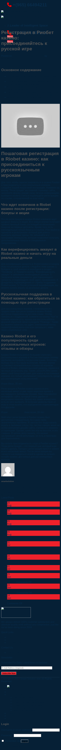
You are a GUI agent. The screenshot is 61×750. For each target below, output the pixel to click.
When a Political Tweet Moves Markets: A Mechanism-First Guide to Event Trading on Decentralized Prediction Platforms (30, 550)
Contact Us (13, 652)
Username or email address (16, 730)
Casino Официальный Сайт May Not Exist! (30, 600)
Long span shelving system (27, 700)
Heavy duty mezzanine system (29, 705)
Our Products (14, 642)
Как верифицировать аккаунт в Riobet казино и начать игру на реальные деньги (32, 88)
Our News (5, 25)
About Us (12, 692)
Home (10, 689)
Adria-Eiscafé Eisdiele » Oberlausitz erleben (30, 508)
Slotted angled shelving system (29, 708)
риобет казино (16, 412)
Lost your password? (12, 746)
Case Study (13, 713)
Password (7, 735)
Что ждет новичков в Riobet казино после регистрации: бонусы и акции (29, 82)
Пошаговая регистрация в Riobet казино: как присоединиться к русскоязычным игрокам (31, 77)
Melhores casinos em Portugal (23, 571)
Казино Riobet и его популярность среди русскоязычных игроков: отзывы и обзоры (30, 98)
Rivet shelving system (24, 697)
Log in (24, 741)
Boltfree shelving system (26, 710)
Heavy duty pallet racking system (30, 702)
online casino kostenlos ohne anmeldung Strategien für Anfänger (28, 562)
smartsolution (8, 58)
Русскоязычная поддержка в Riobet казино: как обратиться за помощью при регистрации (33, 93)
